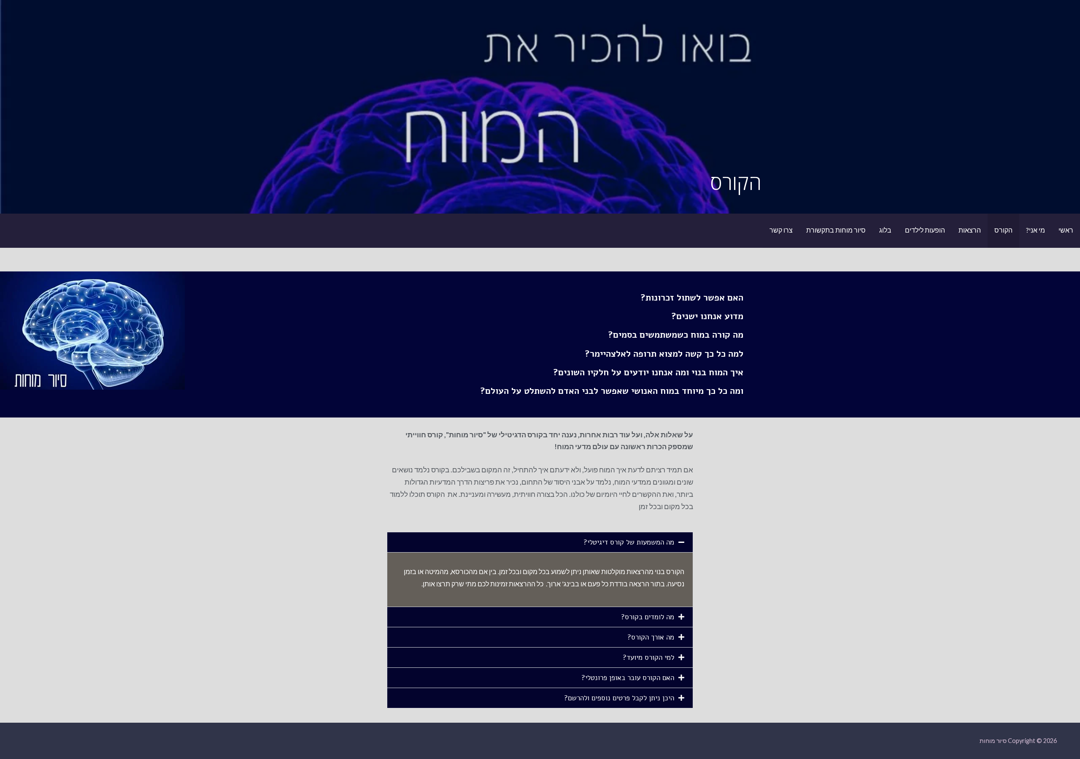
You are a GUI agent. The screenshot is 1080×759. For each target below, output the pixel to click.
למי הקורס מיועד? (647, 657)
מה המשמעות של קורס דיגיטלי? (628, 542)
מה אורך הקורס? (650, 637)
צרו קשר (781, 230)
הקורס (1003, 230)
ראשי (1065, 230)
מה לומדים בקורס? (646, 617)
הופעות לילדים (925, 230)
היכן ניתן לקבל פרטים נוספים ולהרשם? (618, 698)
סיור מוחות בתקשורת (836, 230)
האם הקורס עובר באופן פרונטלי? (627, 678)
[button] (540, 542)
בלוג (885, 230)
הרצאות (969, 230)
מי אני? (1035, 230)
